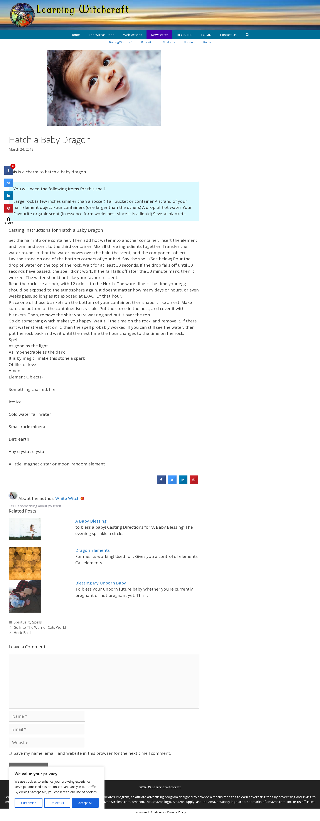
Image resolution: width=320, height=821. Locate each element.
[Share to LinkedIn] (183, 483)
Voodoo (189, 42)
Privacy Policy (176, 812)
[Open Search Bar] (247, 34)
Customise (28, 803)
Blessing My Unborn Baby (100, 583)
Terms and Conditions (149, 812)
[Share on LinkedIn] (8, 198)
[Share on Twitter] (172, 483)
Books (207, 42)
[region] (56, 789)
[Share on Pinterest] (194, 483)
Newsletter (159, 34)
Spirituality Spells (28, 622)
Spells (167, 42)
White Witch (68, 498)
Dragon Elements (92, 550)
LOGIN (206, 34)
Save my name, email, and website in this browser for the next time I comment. (92, 753)
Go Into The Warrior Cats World (40, 627)
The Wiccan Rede (102, 34)
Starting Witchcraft (120, 42)
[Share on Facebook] (161, 483)
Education (147, 42)
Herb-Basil (22, 632)
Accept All (85, 803)
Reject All (57, 803)
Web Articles (132, 34)
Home (75, 34)
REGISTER (184, 34)
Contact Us (228, 34)
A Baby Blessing (90, 521)
